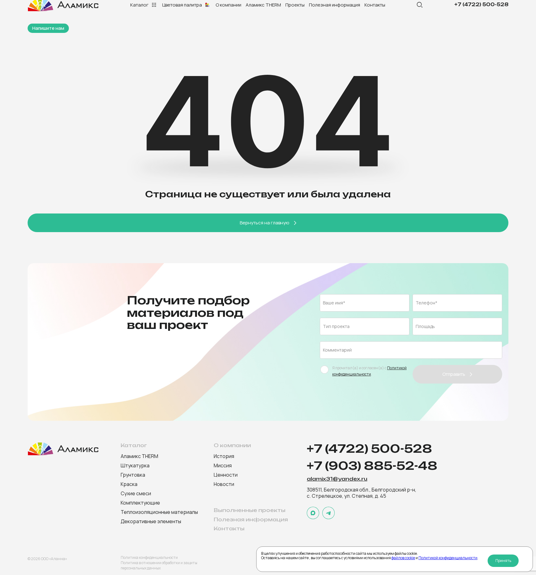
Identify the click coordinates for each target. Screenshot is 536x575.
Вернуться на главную (264, 222)
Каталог (139, 5)
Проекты (295, 5)
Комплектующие (140, 502)
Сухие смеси (136, 493)
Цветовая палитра (182, 5)
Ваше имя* (334, 303)
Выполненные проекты (249, 510)
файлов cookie (403, 557)
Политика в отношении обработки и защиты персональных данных (159, 565)
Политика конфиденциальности (149, 557)
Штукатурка (135, 465)
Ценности (226, 474)
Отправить (453, 374)
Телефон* (426, 303)
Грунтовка (133, 474)
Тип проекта (336, 326)
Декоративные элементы (151, 521)
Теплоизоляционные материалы (159, 512)
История (224, 456)
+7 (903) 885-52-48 (372, 466)
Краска (129, 484)
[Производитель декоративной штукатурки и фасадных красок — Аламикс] (63, 448)
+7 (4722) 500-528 (481, 4)
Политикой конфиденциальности (447, 557)
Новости (224, 484)
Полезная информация (334, 5)
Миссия (223, 465)
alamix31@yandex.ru (337, 479)
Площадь (425, 326)
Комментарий (337, 350)
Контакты (374, 5)
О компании (228, 5)
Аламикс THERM (263, 5)
